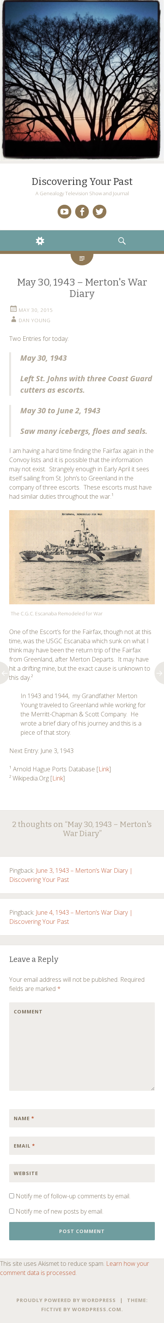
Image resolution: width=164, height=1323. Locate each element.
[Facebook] (82, 211)
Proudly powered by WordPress (66, 1300)
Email (24, 1145)
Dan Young (35, 320)
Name (24, 1118)
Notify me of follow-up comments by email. (73, 1196)
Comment (28, 1011)
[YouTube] (64, 211)
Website (26, 1173)
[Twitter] (99, 211)
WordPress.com (96, 1309)
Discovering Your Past (82, 182)
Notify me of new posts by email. (59, 1211)
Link (103, 769)
